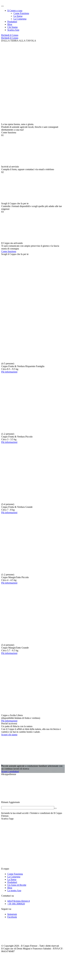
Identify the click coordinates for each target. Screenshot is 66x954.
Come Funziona (21, 13)
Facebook (12, 917)
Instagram (12, 914)
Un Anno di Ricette (16, 885)
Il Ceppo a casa (14, 10)
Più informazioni (9, 371)
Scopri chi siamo (9, 734)
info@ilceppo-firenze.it (18, 901)
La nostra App (14, 890)
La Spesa (18, 16)
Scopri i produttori (10, 771)
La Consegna (20, 19)
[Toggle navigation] (2, 6)
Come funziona (8, 251)
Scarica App (13, 30)
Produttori (12, 21)
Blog (9, 24)
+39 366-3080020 (16, 903)
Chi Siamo (12, 27)
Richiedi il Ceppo (9, 35)
